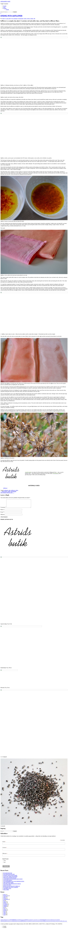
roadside (5, 906)
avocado (12, 919)
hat (51, 919)
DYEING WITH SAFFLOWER (11, 16)
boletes (18, 919)
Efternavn (5, 853)
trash (44, 920)
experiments (5, 899)
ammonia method (3, 919)
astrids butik (8, 919)
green (50, 919)
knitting (4, 902)
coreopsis (29, 919)
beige (15, 919)
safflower (13, 490)
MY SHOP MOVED (7, 873)
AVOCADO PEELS (7, 880)
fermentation (42, 919)
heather (53, 919)
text (4, 862)
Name (2, 509)
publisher (5, 905)
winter (4, 913)
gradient (49, 919)
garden (31, 18)
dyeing (28, 18)
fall (4, 900)
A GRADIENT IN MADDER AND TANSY (13, 879)
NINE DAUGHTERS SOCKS (9, 877)
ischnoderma (55, 919)
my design (5, 904)
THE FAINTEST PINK (8, 882)
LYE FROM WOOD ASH (7, 492)
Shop (4, 7)
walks (4, 912)
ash (6, 919)
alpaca (4, 894)
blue (16, 919)
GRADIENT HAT (7, 888)
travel (4, 911)
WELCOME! (6, 889)
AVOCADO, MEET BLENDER (8, 491)
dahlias (31, 919)
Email (2, 512)
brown (20, 919)
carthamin (6, 490)
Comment (3, 507)
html (5, 860)
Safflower (5, 488)
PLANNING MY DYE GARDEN (10, 887)
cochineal (26, 919)
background (20, 18)
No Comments (14, 18)
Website (2, 514)
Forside (4, 6)
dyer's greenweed (34, 919)
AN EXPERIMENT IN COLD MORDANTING (13, 881)
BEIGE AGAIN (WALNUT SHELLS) (11, 886)
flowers (46, 919)
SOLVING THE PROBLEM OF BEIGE (12, 883)
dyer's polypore (38, 919)
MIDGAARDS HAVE (5, 1)
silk (34, 18)
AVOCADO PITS (7, 884)
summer (5, 910)
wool (4, 914)
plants (24, 920)
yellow (16, 490)
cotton (25, 18)
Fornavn (5, 847)
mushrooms (14, 920)
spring (4, 908)
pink (9, 490)
